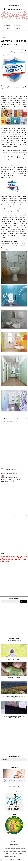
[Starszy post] (26, 515)
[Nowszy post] (1, 515)
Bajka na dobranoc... (14, 659)
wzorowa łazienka (12, 421)
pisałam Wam (12, 46)
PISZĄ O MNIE (10, 28)
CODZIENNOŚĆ (16, 25)
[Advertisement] (14, 536)
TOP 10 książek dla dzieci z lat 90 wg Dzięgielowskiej (13, 716)
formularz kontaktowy (13, 134)
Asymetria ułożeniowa (14, 677)
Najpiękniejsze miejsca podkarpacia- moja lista (14, 696)
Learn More (12, 859)
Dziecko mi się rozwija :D (14, 641)
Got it (18, 859)
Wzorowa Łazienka (13, 88)
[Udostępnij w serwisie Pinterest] (26, 419)
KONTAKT (18, 28)
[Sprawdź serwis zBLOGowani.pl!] (14, 786)
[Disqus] (14, 445)
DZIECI (23, 25)
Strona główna (7, 25)
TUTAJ (23, 245)
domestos (4, 421)
